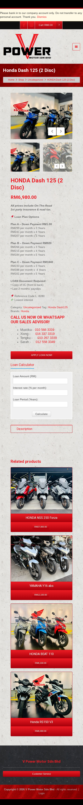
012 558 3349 (45, 342)
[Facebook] (24, 25)
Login (42, 793)
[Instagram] (31, 25)
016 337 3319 (45, 334)
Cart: (46, 25)
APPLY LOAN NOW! (41, 355)
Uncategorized (32, 307)
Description (24, 429)
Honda (25, 311)
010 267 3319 (47, 338)
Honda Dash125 (58, 307)
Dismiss (42, 16)
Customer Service (41, 774)
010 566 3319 (44, 330)
